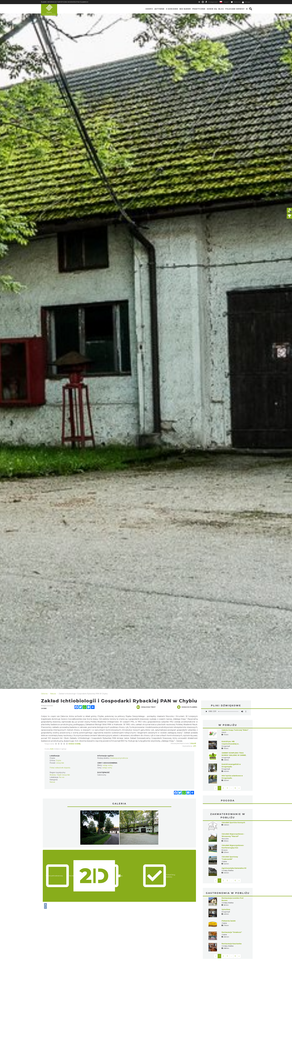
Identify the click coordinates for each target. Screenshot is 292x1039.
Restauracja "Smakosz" (232, 932)
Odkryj (149, 9)
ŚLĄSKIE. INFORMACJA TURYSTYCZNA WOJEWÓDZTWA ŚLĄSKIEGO (64, 2)
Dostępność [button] (212, 2)
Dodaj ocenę (75, 744)
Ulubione (236, 2)
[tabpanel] (99, 828)
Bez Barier (185, 9)
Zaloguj (247, 2)
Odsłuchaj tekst (148, 707)
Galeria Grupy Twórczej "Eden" (235, 730)
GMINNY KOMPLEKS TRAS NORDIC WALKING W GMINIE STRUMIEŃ (234, 755)
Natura (52, 782)
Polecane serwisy (235, 9)
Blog (221, 9)
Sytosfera (226, 909)
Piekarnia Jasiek (229, 921)
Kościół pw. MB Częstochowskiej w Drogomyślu (230, 743)
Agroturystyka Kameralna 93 (234, 868)
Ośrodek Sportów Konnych (233, 823)
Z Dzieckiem (172, 9)
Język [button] (226, 2)
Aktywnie (159, 9)
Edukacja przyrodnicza (119, 758)
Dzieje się (212, 9)
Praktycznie (198, 9)
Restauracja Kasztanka (231, 944)
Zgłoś (193, 743)
